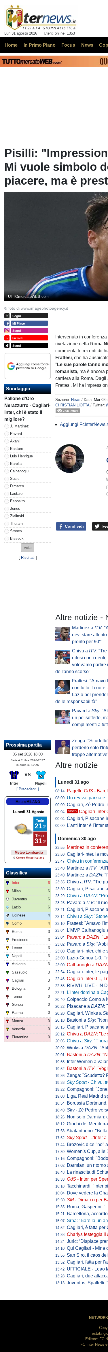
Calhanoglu (19, 471)
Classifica (16, 872)
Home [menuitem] (11, 45)
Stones (16, 531)
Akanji (15, 441)
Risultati (28, 557)
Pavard (16, 433)
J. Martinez (19, 426)
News (75, 399)
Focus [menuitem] (68, 45)
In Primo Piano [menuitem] (40, 45)
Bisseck (17, 538)
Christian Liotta (72, 405)
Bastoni (16, 448)
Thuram (16, 523)
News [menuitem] (87, 45)
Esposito (17, 501)
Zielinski (17, 516)
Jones (15, 508)
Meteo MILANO (28, 802)
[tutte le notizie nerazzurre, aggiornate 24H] (41, 18)
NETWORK (98, 1317)
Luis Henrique (21, 456)
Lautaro (16, 493)
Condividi (74, 526)
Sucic (15, 478)
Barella (16, 463)
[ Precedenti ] (27, 789)
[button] (27, 547)
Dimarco (17, 486)
